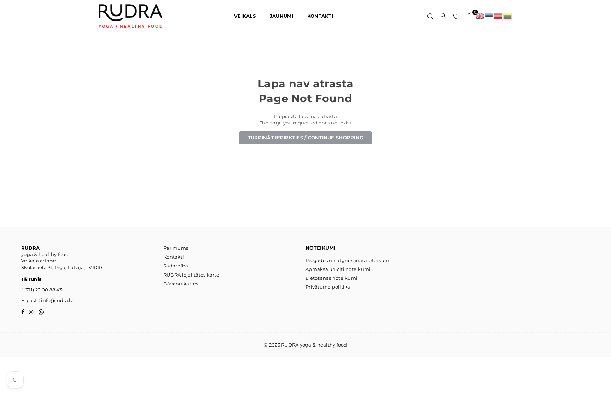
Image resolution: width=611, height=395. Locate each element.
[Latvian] (498, 16)
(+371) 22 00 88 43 (41, 289)
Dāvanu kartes (180, 283)
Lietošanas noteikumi (331, 278)
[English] (480, 16)
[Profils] (443, 16)
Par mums (175, 248)
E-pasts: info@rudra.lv (47, 300)
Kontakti (173, 257)
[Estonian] (489, 16)
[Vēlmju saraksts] (456, 16)
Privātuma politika (328, 287)
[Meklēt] (430, 16)
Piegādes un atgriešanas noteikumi (348, 260)
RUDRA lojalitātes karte (191, 275)
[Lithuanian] (507, 16)
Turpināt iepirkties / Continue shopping (305, 137)
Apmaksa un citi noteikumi (338, 269)
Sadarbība (175, 265)
